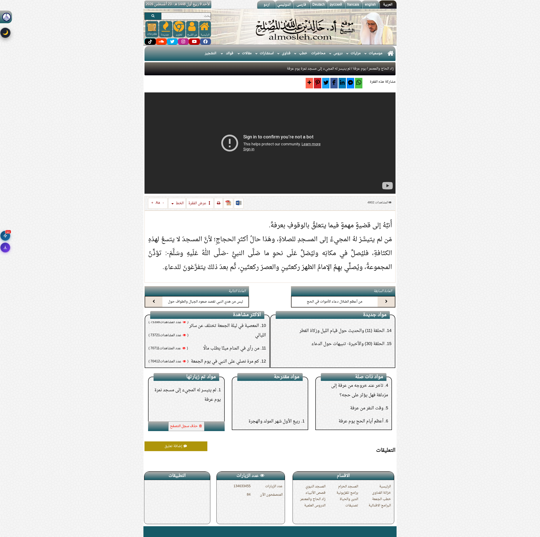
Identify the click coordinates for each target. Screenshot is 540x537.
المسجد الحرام (348, 486)
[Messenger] (350, 83)
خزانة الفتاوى (381, 493)
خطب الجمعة (381, 499)
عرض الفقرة (197, 203)
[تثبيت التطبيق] (5, 247)
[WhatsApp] (358, 83)
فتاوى (286, 53)
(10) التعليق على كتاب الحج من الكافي (353, 334)
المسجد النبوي (315, 486)
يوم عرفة (359, 69)
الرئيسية (385, 486)
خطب (303, 53)
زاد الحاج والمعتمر (381, 69)
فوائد (229, 53)
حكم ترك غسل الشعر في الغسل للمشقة (225, 333)
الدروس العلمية (314, 505)
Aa (158, 203)
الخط (179, 203)
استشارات (267, 53)
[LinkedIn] (342, 83)
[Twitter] (325, 83)
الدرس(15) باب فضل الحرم (276, 388)
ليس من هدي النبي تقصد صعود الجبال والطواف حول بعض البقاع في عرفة (205, 305)
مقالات (247, 53)
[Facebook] (334, 83)
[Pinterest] (317, 83)
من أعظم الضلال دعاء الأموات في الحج (334, 302)
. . (146, 531)
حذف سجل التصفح (184, 426)
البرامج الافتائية (380, 505)
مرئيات (356, 53)
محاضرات (318, 53)
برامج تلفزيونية (347, 493)
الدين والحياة (349, 499)
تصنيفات (351, 505)
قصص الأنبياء (315, 493)
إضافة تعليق (174, 446)
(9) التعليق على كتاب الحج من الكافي (354, 348)
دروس (338, 53)
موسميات (375, 53)
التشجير (210, 53)
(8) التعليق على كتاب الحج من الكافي (354, 361)
